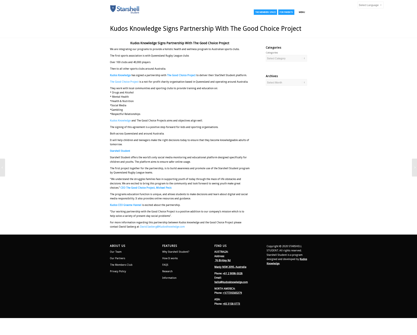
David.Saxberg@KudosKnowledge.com (162, 226)
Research (167, 271)
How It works (170, 258)
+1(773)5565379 (232, 292)
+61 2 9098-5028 (233, 273)
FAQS (165, 264)
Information (169, 277)
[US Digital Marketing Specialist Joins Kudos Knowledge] (414, 168)
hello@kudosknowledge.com (231, 282)
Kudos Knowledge (120, 120)
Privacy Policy (118, 271)
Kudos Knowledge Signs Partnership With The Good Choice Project (205, 28)
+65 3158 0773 (231, 303)
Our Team (116, 251)
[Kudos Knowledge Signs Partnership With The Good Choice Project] (2, 168)
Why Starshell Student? (175, 251)
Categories (272, 52)
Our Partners (117, 258)
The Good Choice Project (124, 81)
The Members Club (121, 264)
